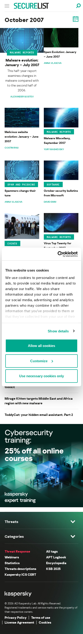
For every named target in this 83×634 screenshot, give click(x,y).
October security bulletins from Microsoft (61, 193)
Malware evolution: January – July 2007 (22, 62)
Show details (58, 331)
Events (12, 243)
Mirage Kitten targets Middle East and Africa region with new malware (39, 400)
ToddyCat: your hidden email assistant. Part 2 (39, 415)
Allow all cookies (41, 346)
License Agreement (19, 622)
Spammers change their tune (20, 193)
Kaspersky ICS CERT (20, 574)
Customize (38, 361)
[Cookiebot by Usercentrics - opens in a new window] (58, 254)
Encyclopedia (56, 563)
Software (53, 184)
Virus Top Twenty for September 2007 (57, 245)
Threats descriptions (20, 569)
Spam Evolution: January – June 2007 (60, 54)
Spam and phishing (21, 184)
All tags (52, 551)
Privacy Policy (16, 617)
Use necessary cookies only (41, 376)
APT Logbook (56, 557)
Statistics (12, 563)
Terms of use (40, 617)
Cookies (45, 622)
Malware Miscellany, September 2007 (57, 140)
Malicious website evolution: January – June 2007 (22, 136)
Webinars (12, 557)
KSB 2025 (53, 569)
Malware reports (22, 52)
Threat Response (17, 551)
